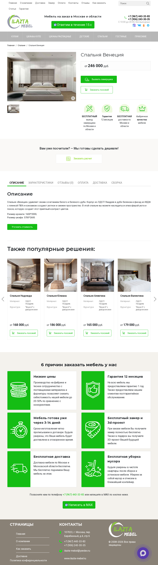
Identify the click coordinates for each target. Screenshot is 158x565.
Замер (51, 3)
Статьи (12, 9)
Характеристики (40, 182)
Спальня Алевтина (94, 295)
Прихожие (141, 36)
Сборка (116, 182)
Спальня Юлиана (57, 295)
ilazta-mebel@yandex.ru (77, 550)
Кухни (14, 36)
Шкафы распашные (60, 36)
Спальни (103, 36)
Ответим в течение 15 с (74, 25)
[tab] (16, 182)
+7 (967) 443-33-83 (139, 16)
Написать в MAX (80, 505)
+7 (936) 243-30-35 (139, 19)
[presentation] (5, 299)
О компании (26, 3)
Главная (13, 3)
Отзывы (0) (65, 182)
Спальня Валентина (131, 295)
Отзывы (85, 3)
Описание (16, 182)
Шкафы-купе (34, 36)
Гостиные (121, 36)
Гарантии (24, 9)
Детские (84, 36)
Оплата (61, 3)
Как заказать (99, 3)
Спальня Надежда (21, 295)
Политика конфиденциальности (28, 560)
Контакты (73, 3)
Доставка (40, 3)
